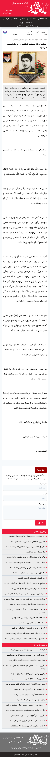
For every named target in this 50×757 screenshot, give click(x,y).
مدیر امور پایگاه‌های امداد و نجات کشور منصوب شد (26, 684)
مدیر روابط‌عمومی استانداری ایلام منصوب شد (29, 541)
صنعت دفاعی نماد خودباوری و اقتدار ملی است (28, 720)
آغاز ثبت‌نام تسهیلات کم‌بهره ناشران (32, 578)
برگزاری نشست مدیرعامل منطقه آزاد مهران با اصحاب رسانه (25, 667)
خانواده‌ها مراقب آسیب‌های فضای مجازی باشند (28, 588)
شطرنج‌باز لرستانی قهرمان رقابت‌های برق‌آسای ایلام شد (25, 583)
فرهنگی (6, 18)
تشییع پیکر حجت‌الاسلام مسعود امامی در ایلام (28, 604)
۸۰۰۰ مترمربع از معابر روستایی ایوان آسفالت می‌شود (26, 705)
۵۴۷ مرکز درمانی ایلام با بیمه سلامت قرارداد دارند (27, 557)
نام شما (43, 483)
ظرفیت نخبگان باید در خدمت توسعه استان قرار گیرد (26, 562)
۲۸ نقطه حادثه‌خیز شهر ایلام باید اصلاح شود (29, 617)
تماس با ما (26, 25)
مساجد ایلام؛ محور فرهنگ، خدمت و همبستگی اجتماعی (25, 611)
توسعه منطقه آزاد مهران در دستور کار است (30, 694)
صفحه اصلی (42, 18)
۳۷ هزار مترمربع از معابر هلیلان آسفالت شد (29, 572)
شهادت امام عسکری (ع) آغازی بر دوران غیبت (29, 649)
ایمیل (44, 493)
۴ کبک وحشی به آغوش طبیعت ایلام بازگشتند (28, 726)
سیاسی (22, 18)
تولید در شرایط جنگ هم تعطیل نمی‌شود (30, 689)
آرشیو (19, 25)
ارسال (40, 522)
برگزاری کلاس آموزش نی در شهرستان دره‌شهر (29, 715)
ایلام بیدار (31, 105)
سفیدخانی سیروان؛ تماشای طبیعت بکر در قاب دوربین (25, 593)
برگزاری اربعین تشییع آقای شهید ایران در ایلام (29, 673)
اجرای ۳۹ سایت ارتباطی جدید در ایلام (32, 622)
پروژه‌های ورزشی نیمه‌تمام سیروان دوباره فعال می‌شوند (25, 599)
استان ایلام (31, 18)
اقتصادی (28, 22)
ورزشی (20, 22)
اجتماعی (14, 18)
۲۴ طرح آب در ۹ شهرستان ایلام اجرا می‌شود (29, 628)
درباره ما (35, 25)
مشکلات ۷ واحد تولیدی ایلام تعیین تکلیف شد (28, 567)
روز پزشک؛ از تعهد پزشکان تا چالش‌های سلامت (28, 536)
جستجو (12, 25)
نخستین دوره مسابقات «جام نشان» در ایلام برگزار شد (26, 638)
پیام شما (43, 504)
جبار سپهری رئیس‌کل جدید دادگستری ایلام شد (28, 660)
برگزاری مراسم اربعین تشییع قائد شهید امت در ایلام (26, 710)
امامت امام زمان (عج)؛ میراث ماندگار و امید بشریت (27, 655)
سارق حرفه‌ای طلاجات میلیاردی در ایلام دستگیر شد (26, 633)
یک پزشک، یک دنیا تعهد (36, 552)
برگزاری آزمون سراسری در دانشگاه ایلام (31, 699)
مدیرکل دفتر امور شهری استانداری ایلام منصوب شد (26, 546)
